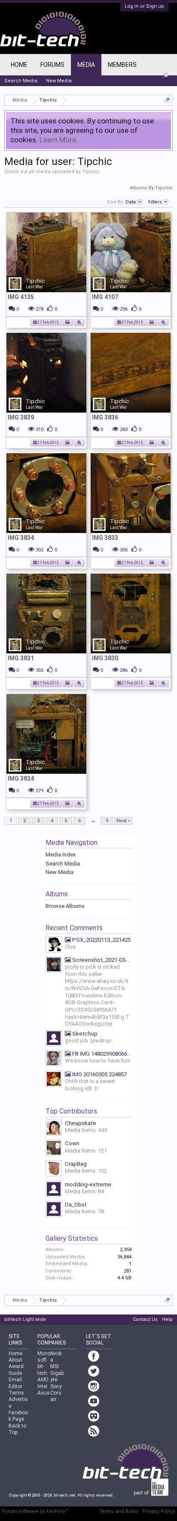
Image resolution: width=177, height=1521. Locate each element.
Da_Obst (76, 1204)
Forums (52, 64)
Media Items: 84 (84, 1191)
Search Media (63, 863)
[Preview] (79, 321)
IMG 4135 (21, 296)
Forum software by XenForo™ (35, 1511)
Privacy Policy (159, 1511)
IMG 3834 (21, 537)
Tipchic (35, 281)
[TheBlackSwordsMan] (54, 1080)
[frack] (54, 1039)
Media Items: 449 (86, 1130)
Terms (16, 1393)
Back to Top (17, 1429)
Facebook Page (18, 1416)
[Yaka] (54, 965)
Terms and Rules (118, 1511)
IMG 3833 (105, 537)
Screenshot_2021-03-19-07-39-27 (101, 960)
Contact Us (145, 1319)
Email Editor (15, 1383)
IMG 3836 (105, 417)
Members (122, 64)
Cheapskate (80, 1123)
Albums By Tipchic (151, 188)
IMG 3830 (105, 658)
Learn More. (59, 139)
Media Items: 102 (86, 1171)
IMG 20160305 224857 (99, 1074)
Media (86, 64)
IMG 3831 (21, 658)
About (15, 1360)
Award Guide (16, 1369)
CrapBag (76, 1164)
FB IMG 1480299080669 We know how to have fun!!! (101, 1054)
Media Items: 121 (86, 1150)
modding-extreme (88, 1184)
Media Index (61, 854)
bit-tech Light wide (25, 1319)
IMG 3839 (21, 417)
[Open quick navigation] (167, 100)
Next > (123, 820)
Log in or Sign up (144, 6)
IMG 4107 (105, 296)
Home (19, 64)
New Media (59, 872)
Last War (34, 286)
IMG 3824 (21, 778)
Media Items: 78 (84, 1211)
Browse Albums (65, 906)
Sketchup (84, 1033)
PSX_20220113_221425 (101, 940)
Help (167, 1319)
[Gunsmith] (54, 945)
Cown (72, 1143)
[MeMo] (54, 1059)
